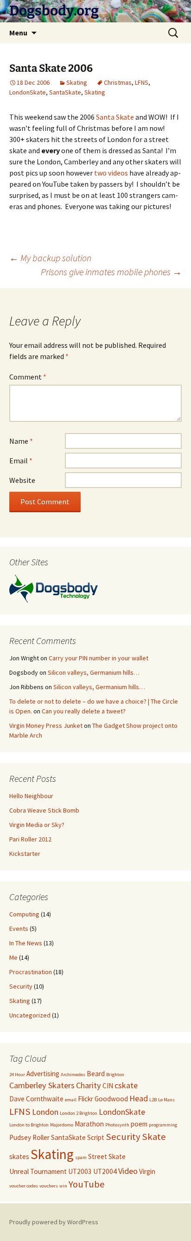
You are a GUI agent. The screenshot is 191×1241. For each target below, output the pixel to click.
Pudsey (20, 1137)
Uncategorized (30, 1015)
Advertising (42, 1073)
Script (95, 1137)
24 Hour (17, 1074)
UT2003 (80, 1171)
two (100, 172)
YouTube (87, 1184)
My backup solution (50, 258)
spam (81, 1157)
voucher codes (23, 1186)
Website (22, 480)
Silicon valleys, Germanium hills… (94, 672)
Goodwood (111, 1098)
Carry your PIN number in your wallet (98, 658)
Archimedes (73, 1074)
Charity (88, 1085)
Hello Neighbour (31, 796)
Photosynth (117, 1125)
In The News (25, 943)
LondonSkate (27, 92)
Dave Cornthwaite (36, 1098)
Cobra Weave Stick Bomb (44, 810)
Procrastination (30, 972)
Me (13, 957)
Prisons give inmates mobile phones (111, 272)
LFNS (141, 82)
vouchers (48, 1186)
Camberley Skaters (42, 1085)
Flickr (85, 1098)
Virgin (147, 1171)
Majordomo (61, 1125)
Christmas (118, 82)
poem (139, 1123)
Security (20, 986)
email (70, 1100)
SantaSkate (65, 92)
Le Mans (166, 1100)
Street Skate (107, 1156)
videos (118, 172)
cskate (126, 1085)
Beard (96, 1073)
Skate (154, 1137)
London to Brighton (29, 1125)
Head (138, 1098)
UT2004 (105, 1171)
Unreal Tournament (38, 1171)
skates (19, 1156)
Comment (27, 376)
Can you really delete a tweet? (84, 711)
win (63, 1186)
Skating (76, 82)
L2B (153, 1100)
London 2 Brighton (78, 1113)
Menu (18, 32)
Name (21, 441)
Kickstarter (24, 853)
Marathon (89, 1123)
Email (20, 460)
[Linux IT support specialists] (53, 587)
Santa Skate (115, 117)
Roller (41, 1137)
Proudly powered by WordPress (53, 1222)
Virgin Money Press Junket (46, 725)
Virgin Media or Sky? (36, 825)
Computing (24, 914)
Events (18, 928)
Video (128, 1171)
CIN (107, 1085)
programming (163, 1125)
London (45, 1111)
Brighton (115, 1074)
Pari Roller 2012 (30, 839)
